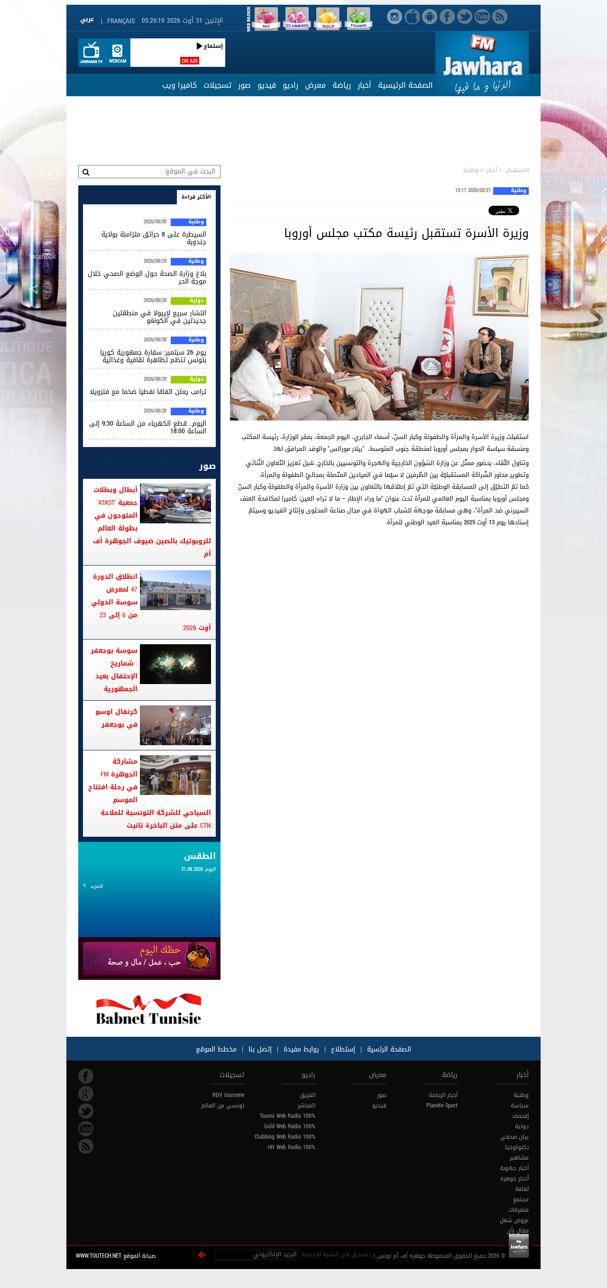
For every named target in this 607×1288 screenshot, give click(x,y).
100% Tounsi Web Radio (287, 1116)
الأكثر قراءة (196, 197)
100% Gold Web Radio (289, 1126)
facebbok (85, 1076)
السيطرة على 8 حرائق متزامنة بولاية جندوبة (153, 238)
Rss (85, 1146)
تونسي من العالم (222, 1105)
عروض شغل (514, 1220)
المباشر (306, 1105)
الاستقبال (517, 170)
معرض (315, 85)
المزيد (96, 886)
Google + (85, 1093)
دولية (197, 301)
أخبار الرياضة (443, 1095)
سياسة (520, 1105)
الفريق (307, 1095)
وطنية (470, 170)
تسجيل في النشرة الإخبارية (335, 1254)
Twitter (85, 1111)
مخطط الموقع (216, 1049)
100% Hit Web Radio (291, 1147)
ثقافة (522, 1189)
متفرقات (518, 1210)
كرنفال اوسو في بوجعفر (116, 718)
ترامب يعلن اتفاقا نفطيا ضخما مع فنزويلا (148, 391)
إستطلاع (342, 1049)
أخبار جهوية (514, 1168)
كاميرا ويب (179, 85)
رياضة (341, 85)
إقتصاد (520, 1116)
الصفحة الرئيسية (405, 85)
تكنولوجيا (517, 1147)
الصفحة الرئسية (388, 1049)
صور (244, 85)
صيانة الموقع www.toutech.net (116, 1256)
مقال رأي (517, 1230)
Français (121, 21)
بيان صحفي (514, 1137)
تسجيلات (217, 85)
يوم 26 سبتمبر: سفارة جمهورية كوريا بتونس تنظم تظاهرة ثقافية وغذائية (153, 356)
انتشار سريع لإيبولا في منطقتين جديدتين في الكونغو (159, 317)
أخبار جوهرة (514, 1178)
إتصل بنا (259, 1049)
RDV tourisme (228, 1095)
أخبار (364, 85)
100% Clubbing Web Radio (285, 1137)
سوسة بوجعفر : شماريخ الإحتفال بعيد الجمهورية (114, 669)
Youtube (85, 1128)
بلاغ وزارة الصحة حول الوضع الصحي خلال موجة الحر (147, 277)
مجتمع (521, 1199)
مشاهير (519, 1157)
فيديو (267, 85)
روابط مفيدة (301, 1049)
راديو (290, 85)
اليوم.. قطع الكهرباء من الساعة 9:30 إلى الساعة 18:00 (147, 427)
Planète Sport (442, 1105)
